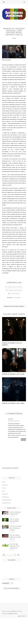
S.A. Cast (4, 488)
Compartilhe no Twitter (15, 290)
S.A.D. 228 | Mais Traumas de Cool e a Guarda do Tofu (15, 546)
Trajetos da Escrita (6, 503)
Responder (23, 439)
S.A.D (3, 491)
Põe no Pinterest (15, 293)
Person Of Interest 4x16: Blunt (13, 374)
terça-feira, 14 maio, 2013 (13, 420)
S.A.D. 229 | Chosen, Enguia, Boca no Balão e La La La (15, 537)
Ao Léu (3, 482)
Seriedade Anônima (6, 500)
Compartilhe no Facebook (14, 286)
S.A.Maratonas (5, 497)
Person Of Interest (16, 297)
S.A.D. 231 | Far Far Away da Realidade (14, 520)
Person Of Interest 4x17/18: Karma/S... (12, 344)
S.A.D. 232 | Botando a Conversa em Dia (15, 513)
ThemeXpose (19, 611)
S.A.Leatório (5, 494)
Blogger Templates (6, 611)
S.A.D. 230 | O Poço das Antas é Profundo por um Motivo (15, 528)
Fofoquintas (5, 485)
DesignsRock (5, 613)
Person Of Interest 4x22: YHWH (13, 403)
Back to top (21, 616)
